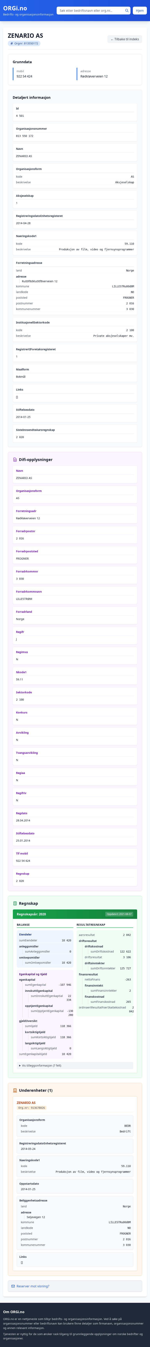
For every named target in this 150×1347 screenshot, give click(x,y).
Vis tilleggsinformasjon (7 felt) (41, 1065)
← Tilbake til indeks (125, 39)
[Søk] (127, 11)
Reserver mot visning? (33, 1286)
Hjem (140, 10)
